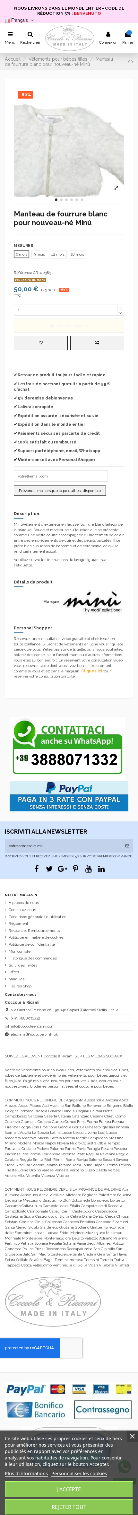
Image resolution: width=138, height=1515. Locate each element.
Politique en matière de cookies (36, 937)
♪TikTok (51, 1034)
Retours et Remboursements (34, 930)
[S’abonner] (127, 846)
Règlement (18, 923)
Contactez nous (22, 909)
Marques (16, 979)
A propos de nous (24, 902)
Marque (51, 602)
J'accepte (69, 1489)
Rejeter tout (69, 1507)
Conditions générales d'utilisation (37, 917)
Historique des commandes (33, 958)
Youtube (36, 1034)
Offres (14, 972)
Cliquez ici (91, 671)
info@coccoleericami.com (33, 1026)
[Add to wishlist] (41, 343)
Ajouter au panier (73, 325)
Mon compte (19, 951)
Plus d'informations (26, 1473)
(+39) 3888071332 (25, 1018)
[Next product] (132, 61)
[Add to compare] (97, 343)
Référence (23, 272)
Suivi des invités (23, 965)
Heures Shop (20, 986)
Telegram (17, 1034)
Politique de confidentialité (32, 944)
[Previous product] (129, 61)
